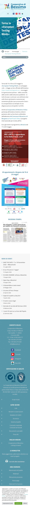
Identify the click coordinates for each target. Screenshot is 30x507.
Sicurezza (16, 418)
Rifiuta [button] (25, 503)
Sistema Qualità (16, 422)
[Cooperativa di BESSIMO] (15, 9)
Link (16, 408)
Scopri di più (16, 399)
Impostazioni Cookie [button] (8, 503)
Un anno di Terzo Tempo (10, 290)
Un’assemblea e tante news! (12, 285)
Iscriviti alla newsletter (17, 462)
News (19, 28)
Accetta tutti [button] (18, 503)
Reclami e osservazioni (16, 412)
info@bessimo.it (15, 344)
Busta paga (15, 480)
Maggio (24, 23)
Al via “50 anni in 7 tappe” (11, 270)
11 (19, 23)
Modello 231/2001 (16, 415)
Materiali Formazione (15, 484)
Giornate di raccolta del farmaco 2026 (15, 306)
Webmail (16, 474)
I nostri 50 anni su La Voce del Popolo (14, 311)
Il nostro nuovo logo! (9, 301)
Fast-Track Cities (14, 118)
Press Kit (15, 434)
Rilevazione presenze (15, 477)
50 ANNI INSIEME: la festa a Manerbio (15, 275)
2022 (23, 24)
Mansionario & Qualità (16, 470)
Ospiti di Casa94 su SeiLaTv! (11, 296)
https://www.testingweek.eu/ (11, 90)
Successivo (13, 40)
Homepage (15, 51)
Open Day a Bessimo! (9, 280)
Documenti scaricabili (15, 431)
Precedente (11, 40)
